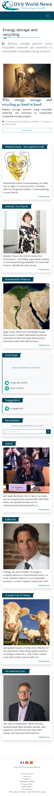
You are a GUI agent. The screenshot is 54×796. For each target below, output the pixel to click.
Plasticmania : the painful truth (24, 146)
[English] (27, 763)
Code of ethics (27, 787)
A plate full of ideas (17, 595)
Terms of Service (27, 774)
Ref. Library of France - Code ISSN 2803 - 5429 (27, 792)
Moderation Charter (27, 782)
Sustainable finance (17, 279)
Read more (44, 509)
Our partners (27, 789)
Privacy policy (27, 784)
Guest (9, 443)
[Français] (22, 763)
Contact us (27, 779)
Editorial (10, 519)
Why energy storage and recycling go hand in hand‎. (27, 102)
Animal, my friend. (16, 206)
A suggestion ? (17, 408)
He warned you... (15, 671)
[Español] (32, 763)
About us (27, 776)
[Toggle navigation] (48, 15)
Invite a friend (16, 388)
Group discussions (19, 382)
